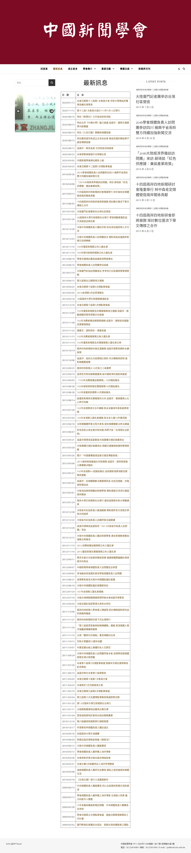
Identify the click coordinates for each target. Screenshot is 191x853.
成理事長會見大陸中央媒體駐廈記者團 (96, 579)
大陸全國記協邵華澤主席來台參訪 (94, 603)
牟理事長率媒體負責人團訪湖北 (92, 727)
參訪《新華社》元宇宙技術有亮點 (94, 116)
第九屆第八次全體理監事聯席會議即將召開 (98, 697)
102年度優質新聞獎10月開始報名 (94, 392)
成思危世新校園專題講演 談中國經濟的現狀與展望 (102, 374)
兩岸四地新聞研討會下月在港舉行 (94, 619)
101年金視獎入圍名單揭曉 (90, 591)
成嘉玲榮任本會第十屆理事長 (91, 672)
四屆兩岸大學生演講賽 (88, 733)
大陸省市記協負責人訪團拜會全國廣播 (96, 519)
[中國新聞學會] (95, 30)
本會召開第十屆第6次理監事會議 (93, 286)
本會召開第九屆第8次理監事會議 (93, 691)
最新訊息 (58, 68)
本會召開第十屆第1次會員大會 (92, 678)
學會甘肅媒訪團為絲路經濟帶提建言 (95, 258)
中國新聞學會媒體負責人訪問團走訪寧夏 (97, 567)
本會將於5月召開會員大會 (90, 685)
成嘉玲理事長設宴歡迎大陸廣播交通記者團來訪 (100, 439)
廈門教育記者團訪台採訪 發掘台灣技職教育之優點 (102, 824)
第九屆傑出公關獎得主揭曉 (90, 280)
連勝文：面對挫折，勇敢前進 (91, 330)
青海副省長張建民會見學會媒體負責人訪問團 (99, 573)
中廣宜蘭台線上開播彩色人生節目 (94, 647)
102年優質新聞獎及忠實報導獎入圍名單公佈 (99, 342)
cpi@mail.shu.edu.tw (176, 847)
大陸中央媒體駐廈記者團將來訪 (92, 585)
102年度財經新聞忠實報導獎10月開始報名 (98, 386)
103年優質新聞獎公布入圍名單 (92, 246)
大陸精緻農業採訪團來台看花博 (92, 709)
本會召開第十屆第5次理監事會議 (93, 304)
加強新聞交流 (92, 176)
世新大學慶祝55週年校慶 (89, 641)
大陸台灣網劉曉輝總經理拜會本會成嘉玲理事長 (100, 597)
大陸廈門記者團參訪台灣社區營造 (94, 211)
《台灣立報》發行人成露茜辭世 (92, 779)
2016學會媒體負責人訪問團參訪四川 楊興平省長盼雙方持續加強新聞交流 (156, 127)
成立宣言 (73, 68)
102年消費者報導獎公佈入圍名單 (93, 336)
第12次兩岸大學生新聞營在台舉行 (94, 703)
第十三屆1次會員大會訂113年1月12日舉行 (98, 110)
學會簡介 (88, 68)
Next (51, 111)
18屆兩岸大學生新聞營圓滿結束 (93, 298)
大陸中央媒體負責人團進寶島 (91, 745)
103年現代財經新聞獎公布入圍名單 (94, 252)
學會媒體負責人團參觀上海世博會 (94, 751)
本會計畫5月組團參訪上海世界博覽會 (95, 763)
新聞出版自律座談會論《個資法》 (94, 739)
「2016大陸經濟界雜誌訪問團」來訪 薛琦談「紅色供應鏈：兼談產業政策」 (156, 158)
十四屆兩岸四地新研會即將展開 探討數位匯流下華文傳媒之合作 (156, 220)
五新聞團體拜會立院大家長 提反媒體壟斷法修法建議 (103, 423)
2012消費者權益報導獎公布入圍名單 (95, 545)
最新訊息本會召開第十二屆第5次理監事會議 (152, 90)
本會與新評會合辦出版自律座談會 (94, 757)
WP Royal (17, 843)
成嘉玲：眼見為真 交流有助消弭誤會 (95, 148)
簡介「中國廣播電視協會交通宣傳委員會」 (98, 455)
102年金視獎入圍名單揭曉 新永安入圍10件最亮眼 (102, 417)
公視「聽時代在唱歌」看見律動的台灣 (96, 635)
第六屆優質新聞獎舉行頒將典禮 (92, 721)
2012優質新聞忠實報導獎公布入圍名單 (96, 551)
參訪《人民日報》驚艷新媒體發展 (94, 132)
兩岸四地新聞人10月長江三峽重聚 (94, 368)
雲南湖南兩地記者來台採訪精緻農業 (95, 715)
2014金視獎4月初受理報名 (90, 292)
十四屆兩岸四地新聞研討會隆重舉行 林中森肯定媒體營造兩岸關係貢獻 (156, 189)
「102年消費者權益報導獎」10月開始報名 (98, 380)
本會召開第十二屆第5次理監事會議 (94, 166)
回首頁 (44, 68)
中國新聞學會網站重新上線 (90, 160)
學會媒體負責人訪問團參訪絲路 (92, 264)
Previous (18, 111)
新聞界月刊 (144, 68)
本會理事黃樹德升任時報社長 (91, 154)
